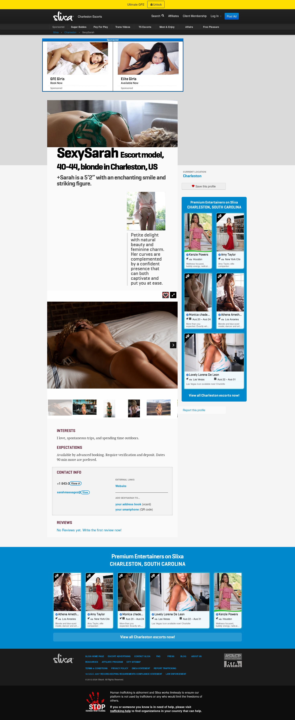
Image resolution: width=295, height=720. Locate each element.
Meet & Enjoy (167, 27)
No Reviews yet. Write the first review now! (89, 529)
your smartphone (127, 509)
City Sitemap (133, 662)
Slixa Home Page (94, 656)
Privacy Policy (119, 668)
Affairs (189, 27)
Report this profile (194, 410)
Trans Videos (122, 27)
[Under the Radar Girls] (113, 66)
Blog (183, 656)
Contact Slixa (142, 656)
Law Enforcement (176, 674)
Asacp (233, 657)
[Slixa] (64, 658)
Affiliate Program (112, 662)
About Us (196, 656)
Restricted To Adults (233, 664)
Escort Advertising (119, 656)
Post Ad (232, 16)
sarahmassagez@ (72, 492)
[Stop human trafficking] (147, 701)
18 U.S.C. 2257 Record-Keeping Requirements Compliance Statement (123, 674)
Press (170, 656)
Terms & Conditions (96, 668)
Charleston (192, 176)
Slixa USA (63, 16)
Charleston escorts (216, 395)
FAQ (158, 656)
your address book (128, 504)
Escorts (97, 16)
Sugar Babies (78, 27)
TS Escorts (145, 27)
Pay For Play (101, 27)
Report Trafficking (165, 668)
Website (120, 486)
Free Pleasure (211, 27)
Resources (91, 662)
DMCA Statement (141, 668)
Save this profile (205, 186)
